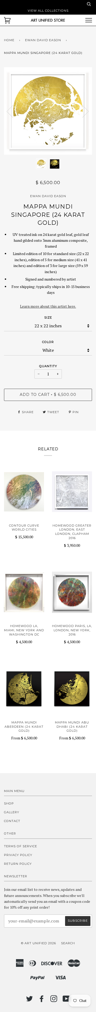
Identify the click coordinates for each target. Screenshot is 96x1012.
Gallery (11, 812)
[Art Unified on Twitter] (29, 1000)
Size (48, 317)
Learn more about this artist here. (48, 306)
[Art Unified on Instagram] (54, 1000)
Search (68, 943)
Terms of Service (20, 846)
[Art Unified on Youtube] (66, 1000)
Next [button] (82, 111)
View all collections (48, 10)
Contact (12, 821)
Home (9, 40)
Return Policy (18, 864)
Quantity (48, 366)
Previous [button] (13, 111)
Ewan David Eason (43, 40)
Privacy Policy (18, 855)
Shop (9, 803)
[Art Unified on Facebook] (41, 1000)
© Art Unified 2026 (38, 943)
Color (48, 342)
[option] (48, 111)
